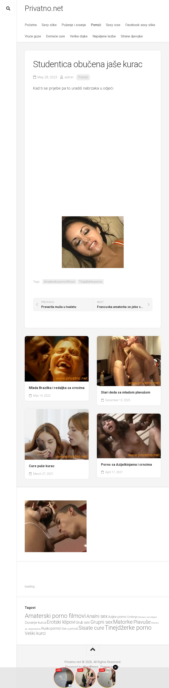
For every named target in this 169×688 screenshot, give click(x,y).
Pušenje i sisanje (74, 25)
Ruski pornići (51, 628)
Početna (31, 25)
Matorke (123, 622)
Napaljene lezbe (104, 36)
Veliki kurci (35, 633)
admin (69, 77)
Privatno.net (44, 8)
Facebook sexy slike (140, 25)
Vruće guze (33, 36)
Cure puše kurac (41, 466)
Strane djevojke (132, 36)
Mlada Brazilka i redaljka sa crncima (56, 388)
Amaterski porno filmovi (59, 281)
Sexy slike (49, 25)
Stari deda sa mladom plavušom (125, 392)
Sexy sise (113, 25)
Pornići (96, 25)
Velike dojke (79, 36)
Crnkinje (132, 617)
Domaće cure (55, 36)
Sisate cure (91, 628)
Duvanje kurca (35, 622)
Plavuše (142, 622)
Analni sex (97, 616)
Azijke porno (117, 617)
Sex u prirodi (70, 628)
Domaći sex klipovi (147, 617)
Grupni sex (101, 622)
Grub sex (83, 622)
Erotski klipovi (61, 622)
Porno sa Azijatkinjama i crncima (126, 465)
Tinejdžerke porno (90, 281)
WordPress (90, 667)
